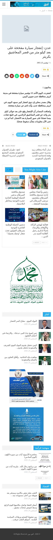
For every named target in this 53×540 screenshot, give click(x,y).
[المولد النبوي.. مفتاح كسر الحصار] (45, 324)
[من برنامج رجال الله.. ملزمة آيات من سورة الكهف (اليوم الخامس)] (45, 469)
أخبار (45, 177)
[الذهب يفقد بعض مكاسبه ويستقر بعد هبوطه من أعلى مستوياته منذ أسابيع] (45, 496)
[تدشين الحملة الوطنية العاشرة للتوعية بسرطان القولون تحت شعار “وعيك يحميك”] (15, 215)
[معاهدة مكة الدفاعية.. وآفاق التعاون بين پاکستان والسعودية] (45, 360)
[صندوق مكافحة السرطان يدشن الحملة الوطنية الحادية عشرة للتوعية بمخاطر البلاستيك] (15, 182)
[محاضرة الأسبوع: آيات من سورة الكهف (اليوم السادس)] (45, 457)
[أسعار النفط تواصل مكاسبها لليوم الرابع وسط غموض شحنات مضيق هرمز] (45, 508)
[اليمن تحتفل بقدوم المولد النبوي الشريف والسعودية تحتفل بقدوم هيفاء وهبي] (45, 348)
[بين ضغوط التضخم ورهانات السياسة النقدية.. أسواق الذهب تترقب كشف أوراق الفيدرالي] (45, 520)
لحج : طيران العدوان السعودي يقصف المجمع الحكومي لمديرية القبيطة (13, 153)
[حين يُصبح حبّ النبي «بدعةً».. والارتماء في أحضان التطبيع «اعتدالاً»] (45, 336)
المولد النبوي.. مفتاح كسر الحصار (23, 321)
